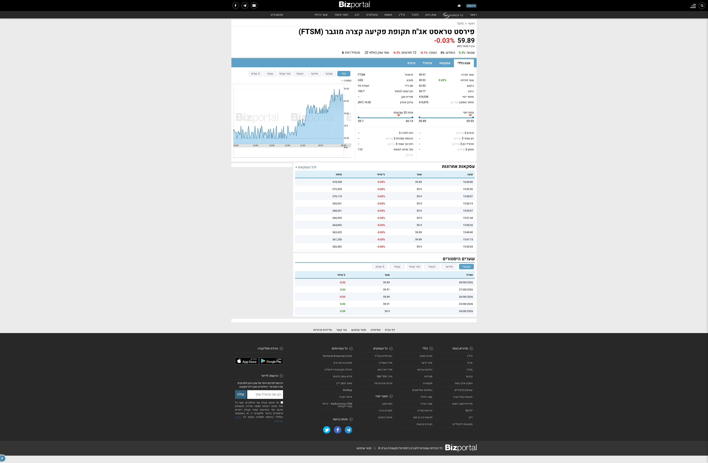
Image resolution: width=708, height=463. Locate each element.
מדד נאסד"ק (385, 363)
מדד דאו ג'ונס (385, 370)
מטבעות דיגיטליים (463, 424)
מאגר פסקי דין (344, 383)
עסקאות (444, 63)
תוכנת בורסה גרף (342, 363)
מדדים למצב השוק (462, 404)
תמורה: (347, 81)
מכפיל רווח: (352, 52)
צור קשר (341, 330)
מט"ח (470, 370)
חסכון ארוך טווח (464, 383)
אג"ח (470, 363)
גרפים (411, 63)
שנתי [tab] (270, 74)
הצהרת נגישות (425, 424)
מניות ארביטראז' (383, 383)
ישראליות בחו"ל (383, 356)
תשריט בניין (386, 410)
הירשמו (471, 6)
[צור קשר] (254, 5)
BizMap (347, 390)
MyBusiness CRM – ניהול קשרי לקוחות (337, 405)
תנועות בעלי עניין (463, 397)
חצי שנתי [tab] (285, 74)
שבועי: (470, 52)
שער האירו (426, 404)
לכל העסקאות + (305, 167)
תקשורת (428, 383)
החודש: (450, 52)
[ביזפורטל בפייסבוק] (235, 5)
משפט (388, 15)
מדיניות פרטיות (322, 330)
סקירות (428, 376)
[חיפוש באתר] (702, 5)
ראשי (473, 15)
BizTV (469, 410)
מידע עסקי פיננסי (342, 376)
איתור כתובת (385, 417)
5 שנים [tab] (255, 74)
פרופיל (427, 63)
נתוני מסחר (341, 15)
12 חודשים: (408, 52)
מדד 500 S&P (385, 376)
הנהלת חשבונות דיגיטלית (338, 370)
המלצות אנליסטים (422, 390)
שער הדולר (321, 15)
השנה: (432, 52)
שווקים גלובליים (464, 390)
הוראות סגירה (425, 410)
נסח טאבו (387, 404)
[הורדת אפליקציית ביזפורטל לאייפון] (247, 363)
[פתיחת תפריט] (693, 6)
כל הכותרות (456, 15)
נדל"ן (402, 15)
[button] (3, 458)
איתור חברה (345, 397)
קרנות (469, 376)
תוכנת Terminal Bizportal (337, 356)
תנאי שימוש (358, 330)
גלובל (415, 15)
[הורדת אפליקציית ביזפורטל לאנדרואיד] (271, 363)
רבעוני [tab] (299, 74)
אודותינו (376, 330)
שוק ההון (430, 15)
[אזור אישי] (459, 5)
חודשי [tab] (314, 74)
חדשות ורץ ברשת (423, 417)
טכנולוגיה (372, 15)
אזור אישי (427, 363)
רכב (357, 15)
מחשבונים (277, 15)
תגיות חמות (426, 356)
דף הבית (390, 330)
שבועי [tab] (329, 74)
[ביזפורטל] (354, 5)
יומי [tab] (344, 74)
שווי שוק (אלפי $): (376, 52)
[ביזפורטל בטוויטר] (326, 430)
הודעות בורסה (425, 370)
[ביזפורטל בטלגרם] (245, 5)
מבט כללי (464, 63)
